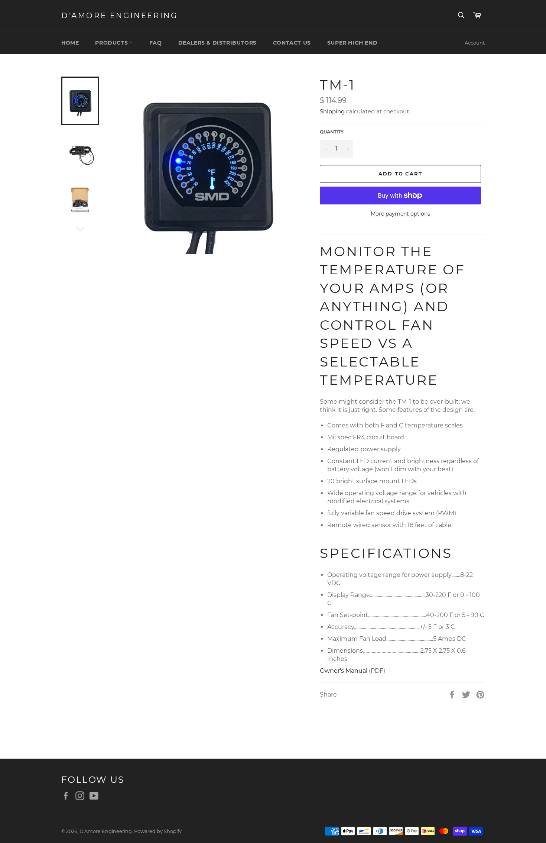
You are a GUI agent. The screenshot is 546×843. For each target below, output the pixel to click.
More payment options (400, 213)
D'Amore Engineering (119, 15)
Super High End (352, 42)
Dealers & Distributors (217, 42)
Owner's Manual (343, 670)
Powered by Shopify (158, 831)
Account (475, 43)
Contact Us (292, 42)
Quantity (332, 132)
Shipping (332, 111)
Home (70, 42)
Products (112, 42)
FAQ (155, 42)
